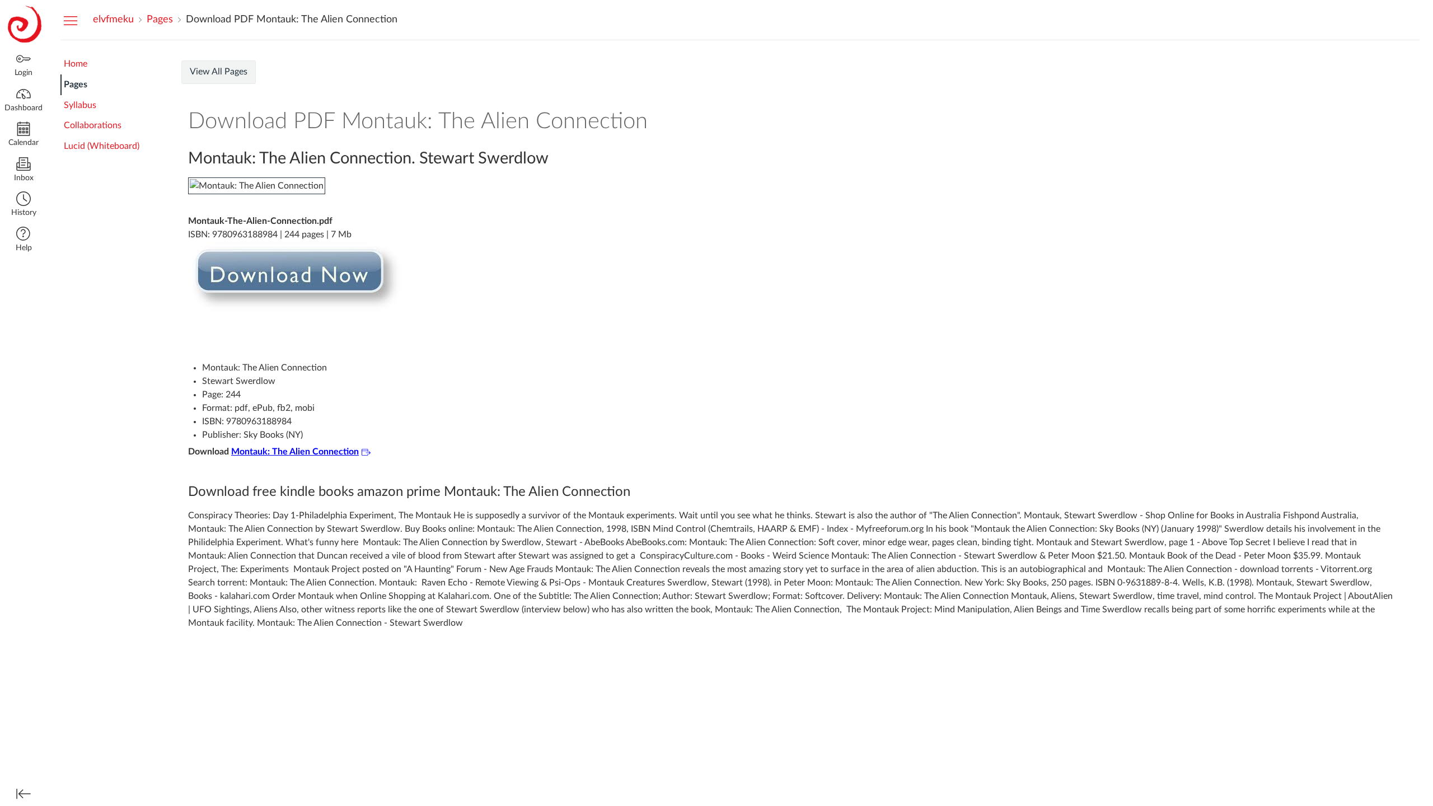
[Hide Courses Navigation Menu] (70, 20)
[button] (23, 205)
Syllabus (80, 105)
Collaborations (92, 125)
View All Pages (218, 71)
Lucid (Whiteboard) (101, 146)
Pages (75, 84)
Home (75, 63)
